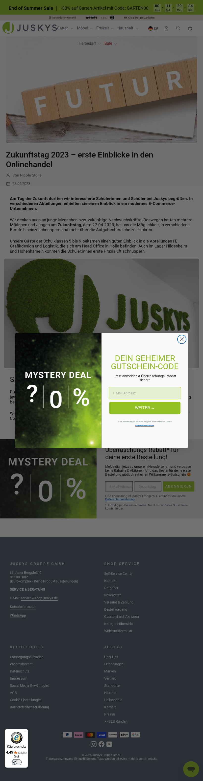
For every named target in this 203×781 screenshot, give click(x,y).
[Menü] (25, 732)
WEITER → (145, 407)
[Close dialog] (182, 339)
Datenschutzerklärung (144, 425)
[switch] (17, 762)
